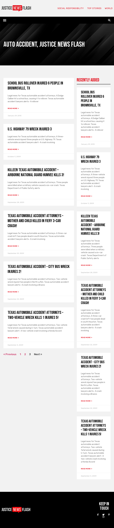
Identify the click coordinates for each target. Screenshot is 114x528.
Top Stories (94, 8)
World (109, 8)
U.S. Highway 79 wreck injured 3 (30, 129)
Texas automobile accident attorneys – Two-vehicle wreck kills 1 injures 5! (35, 315)
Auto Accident (20, 44)
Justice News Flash (62, 44)
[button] (4, 20)
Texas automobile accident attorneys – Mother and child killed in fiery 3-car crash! (35, 220)
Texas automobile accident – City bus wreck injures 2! (92, 362)
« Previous (9, 354)
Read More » (13, 108)
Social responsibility (71, 8)
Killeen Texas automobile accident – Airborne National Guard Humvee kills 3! (36, 172)
